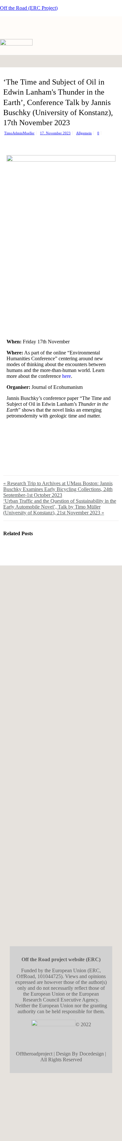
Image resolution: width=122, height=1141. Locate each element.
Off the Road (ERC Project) (29, 8)
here (66, 376)
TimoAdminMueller (19, 133)
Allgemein (84, 133)
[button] (110, 61)
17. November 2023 (55, 133)
